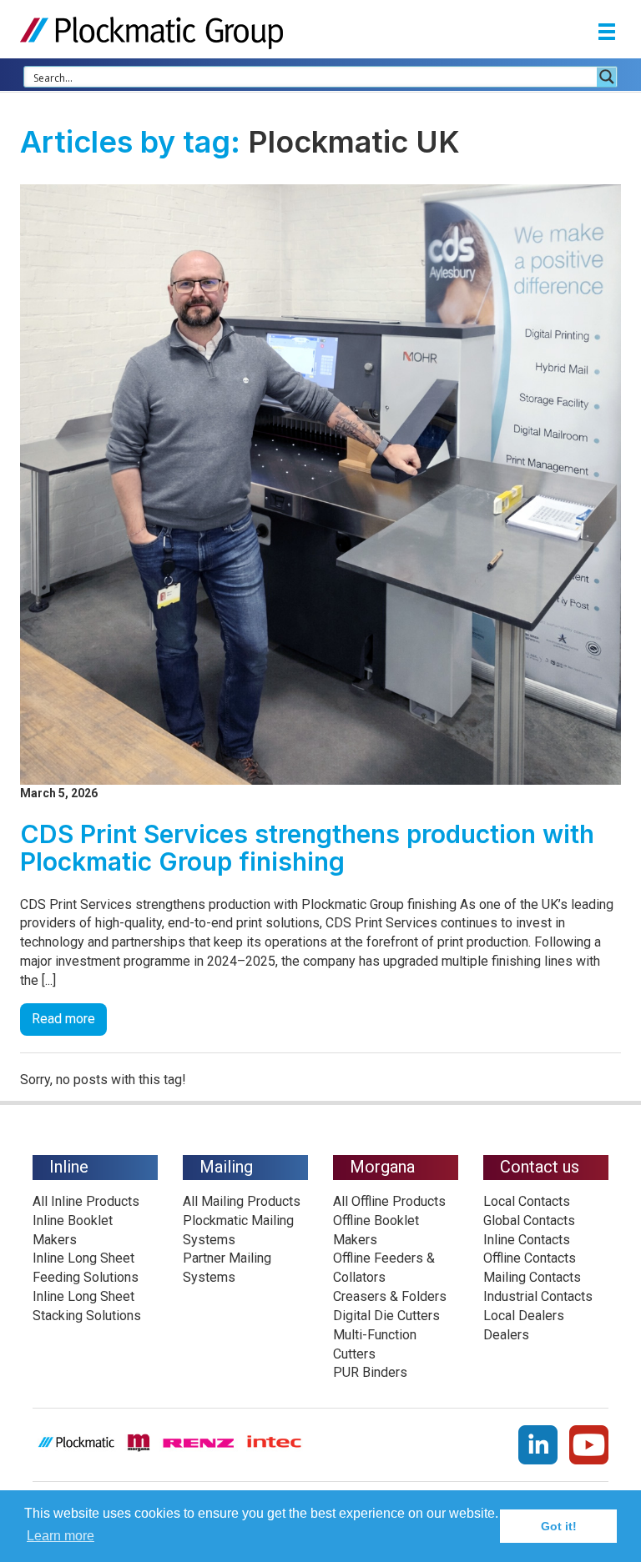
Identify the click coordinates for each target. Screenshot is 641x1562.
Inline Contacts (526, 1240)
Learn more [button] (60, 1536)
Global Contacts (529, 1220)
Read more (63, 1019)
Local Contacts (526, 1201)
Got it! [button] (559, 1526)
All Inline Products (86, 1201)
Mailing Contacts (532, 1277)
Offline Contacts (529, 1258)
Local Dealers (523, 1315)
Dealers (506, 1335)
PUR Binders (370, 1372)
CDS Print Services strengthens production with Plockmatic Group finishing (307, 847)
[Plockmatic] (151, 32)
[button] (607, 34)
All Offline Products (389, 1201)
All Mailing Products (241, 1201)
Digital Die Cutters (386, 1315)
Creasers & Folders (390, 1296)
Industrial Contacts (538, 1296)
